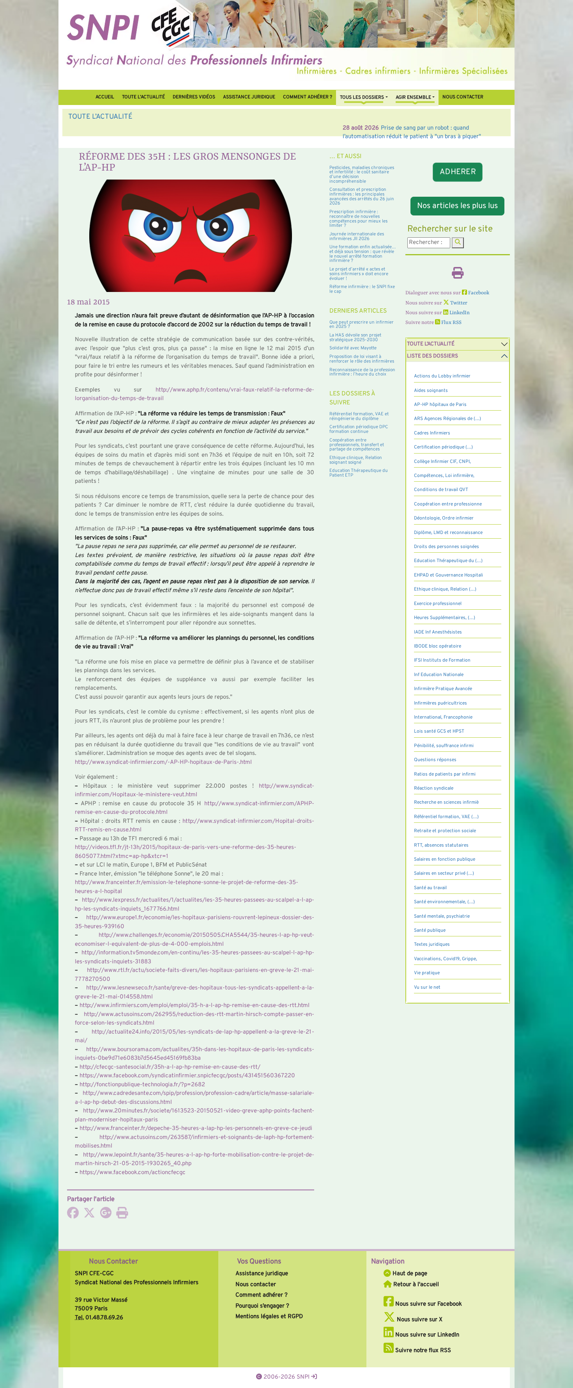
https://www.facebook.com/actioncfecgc (133, 1172)
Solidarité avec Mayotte (353, 348)
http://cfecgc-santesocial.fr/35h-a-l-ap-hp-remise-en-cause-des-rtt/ (170, 1067)
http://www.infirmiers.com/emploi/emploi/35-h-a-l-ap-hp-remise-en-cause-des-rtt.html (194, 1005)
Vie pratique (427, 973)
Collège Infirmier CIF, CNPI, (442, 462)
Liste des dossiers (432, 356)
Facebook (478, 293)
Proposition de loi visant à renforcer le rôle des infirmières (361, 359)
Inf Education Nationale (438, 675)
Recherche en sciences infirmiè (446, 802)
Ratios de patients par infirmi (445, 774)
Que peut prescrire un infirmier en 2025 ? (361, 325)
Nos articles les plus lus (457, 206)
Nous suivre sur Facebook (428, 1304)
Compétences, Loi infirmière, (444, 476)
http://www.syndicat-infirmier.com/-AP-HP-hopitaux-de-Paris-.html (163, 762)
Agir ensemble (413, 97)
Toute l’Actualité (143, 97)
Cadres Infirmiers (432, 433)
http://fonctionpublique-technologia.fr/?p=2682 (142, 1085)
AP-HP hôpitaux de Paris (440, 405)
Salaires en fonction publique (444, 859)
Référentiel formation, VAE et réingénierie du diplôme (359, 416)
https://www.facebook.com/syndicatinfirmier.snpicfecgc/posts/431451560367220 (187, 1076)
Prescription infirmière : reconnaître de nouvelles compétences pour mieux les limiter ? (358, 218)
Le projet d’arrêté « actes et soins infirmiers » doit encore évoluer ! (358, 274)
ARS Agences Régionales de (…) (447, 419)
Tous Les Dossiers (362, 97)
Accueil (105, 97)
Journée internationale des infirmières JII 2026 (356, 236)
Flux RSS (451, 323)
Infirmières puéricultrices (440, 703)
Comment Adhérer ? (307, 97)
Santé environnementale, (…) (444, 902)
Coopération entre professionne (448, 504)
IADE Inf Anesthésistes (438, 632)
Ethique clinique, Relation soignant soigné (355, 460)
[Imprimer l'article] (122, 1215)
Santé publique (430, 930)
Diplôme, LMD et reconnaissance (448, 533)
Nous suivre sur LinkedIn (426, 1335)
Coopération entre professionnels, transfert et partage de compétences (356, 445)
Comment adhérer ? (261, 1295)
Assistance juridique (249, 97)
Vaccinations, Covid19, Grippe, (445, 959)
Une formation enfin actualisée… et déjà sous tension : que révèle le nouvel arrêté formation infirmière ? (362, 253)
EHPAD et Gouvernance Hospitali (448, 575)
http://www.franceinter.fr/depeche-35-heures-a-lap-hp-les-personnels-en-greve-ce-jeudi (196, 1128)
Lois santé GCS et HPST (439, 731)
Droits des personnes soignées (446, 547)
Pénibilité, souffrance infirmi (444, 746)
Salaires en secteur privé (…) (444, 873)
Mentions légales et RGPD (269, 1316)
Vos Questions (259, 1261)
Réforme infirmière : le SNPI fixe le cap (362, 289)
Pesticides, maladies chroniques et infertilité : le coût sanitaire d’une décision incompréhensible (361, 174)
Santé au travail (430, 888)
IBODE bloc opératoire (437, 646)
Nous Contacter (113, 1261)
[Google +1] (105, 1215)
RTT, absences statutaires (441, 845)
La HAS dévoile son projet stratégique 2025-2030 (355, 338)
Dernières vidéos (194, 97)
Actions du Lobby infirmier (442, 376)
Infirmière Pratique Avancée (443, 689)
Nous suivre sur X (418, 1320)
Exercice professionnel (438, 604)
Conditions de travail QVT (441, 490)
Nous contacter (462, 97)
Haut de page (409, 1274)
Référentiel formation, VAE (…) (446, 817)
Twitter (458, 303)
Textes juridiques (432, 944)
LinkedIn (459, 313)
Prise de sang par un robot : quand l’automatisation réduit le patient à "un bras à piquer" (220, 128)
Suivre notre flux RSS (422, 1350)
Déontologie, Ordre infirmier (444, 518)
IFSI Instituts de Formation (442, 660)
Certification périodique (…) (443, 447)
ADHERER (457, 172)
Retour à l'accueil (415, 1284)
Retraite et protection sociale (445, 831)
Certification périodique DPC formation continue (358, 429)
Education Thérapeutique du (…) (448, 561)
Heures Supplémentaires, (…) (444, 618)
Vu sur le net (427, 987)
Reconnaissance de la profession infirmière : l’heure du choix (362, 372)
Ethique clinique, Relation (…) (445, 589)
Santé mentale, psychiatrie (442, 916)
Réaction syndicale (433, 788)
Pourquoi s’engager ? (262, 1306)
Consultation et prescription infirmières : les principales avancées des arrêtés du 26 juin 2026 (361, 196)
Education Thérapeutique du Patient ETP (358, 473)
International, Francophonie (443, 717)
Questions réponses (435, 760)
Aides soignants (431, 391)
